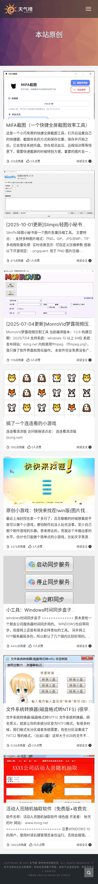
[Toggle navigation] (88, 9)
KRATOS (42, 875)
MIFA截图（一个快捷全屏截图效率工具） (48, 125)
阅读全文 (82, 161)
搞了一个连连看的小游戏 (31, 423)
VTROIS (65, 875)
